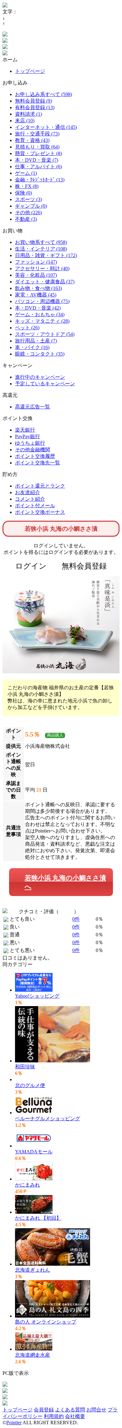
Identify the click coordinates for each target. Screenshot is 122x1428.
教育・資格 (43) (32, 140)
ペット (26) (27, 327)
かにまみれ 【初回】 (38, 1218)
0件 (76, 919)
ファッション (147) (36, 262)
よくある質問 (70, 1409)
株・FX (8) (26, 186)
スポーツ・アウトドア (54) (44, 334)
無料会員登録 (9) (33, 101)
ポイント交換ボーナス (40, 512)
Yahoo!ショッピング (37, 996)
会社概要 (75, 1416)
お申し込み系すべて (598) (43, 94)
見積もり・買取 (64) (37, 146)
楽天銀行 (25, 430)
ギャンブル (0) (31, 206)
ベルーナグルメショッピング (47, 1118)
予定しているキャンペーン (45, 383)
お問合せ (96, 1409)
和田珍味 (25, 1066)
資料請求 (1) (28, 114)
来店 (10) (24, 120)
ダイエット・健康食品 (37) (44, 281)
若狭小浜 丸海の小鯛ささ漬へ (65, 882)
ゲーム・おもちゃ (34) (39, 314)
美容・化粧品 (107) (36, 275)
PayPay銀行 (27, 436)
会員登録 (44, 1409)
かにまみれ (27, 1184)
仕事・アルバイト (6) (38, 166)
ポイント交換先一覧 (37, 462)
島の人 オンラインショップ (45, 1321)
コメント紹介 (30, 499)
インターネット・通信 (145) (46, 127)
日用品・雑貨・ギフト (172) (46, 255)
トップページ (30, 71)
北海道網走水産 (32, 1355)
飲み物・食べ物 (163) (38, 288)
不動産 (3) (26, 219)
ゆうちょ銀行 (30, 443)
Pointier (14, 1422)
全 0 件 (66, 911)
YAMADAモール (34, 1151)
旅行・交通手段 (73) (37, 133)
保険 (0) (23, 192)
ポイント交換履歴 (35, 456)
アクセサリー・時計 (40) (42, 268)
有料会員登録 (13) (34, 107)
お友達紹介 (27, 492)
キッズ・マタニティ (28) (42, 321)
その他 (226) (28, 212)
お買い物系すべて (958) (41, 242)
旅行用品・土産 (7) (36, 340)
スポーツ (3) (28, 199)
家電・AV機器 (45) (35, 294)
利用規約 (54, 1416)
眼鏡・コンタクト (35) (39, 354)
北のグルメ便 (30, 1085)
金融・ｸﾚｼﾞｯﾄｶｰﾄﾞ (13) (39, 179)
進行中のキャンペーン (40, 377)
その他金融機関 (32, 449)
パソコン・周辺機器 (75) (42, 301)
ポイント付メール (35, 505)
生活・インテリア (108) (41, 248)
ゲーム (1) (26, 173)
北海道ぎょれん (32, 1270)
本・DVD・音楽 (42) (38, 308)
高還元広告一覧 (32, 406)
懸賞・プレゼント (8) (38, 153)
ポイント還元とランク (40, 486)
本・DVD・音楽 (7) (36, 160)
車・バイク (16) (32, 347)
